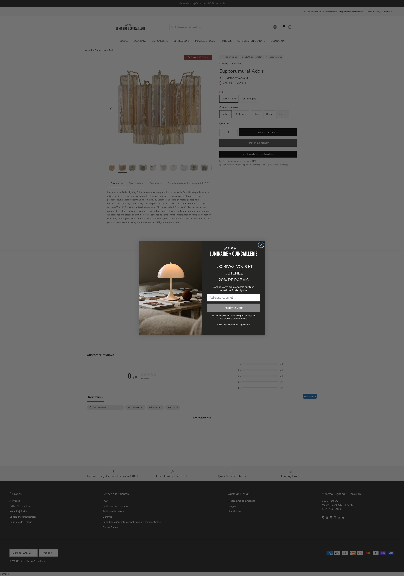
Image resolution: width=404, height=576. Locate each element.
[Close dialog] (261, 245)
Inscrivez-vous (234, 308)
